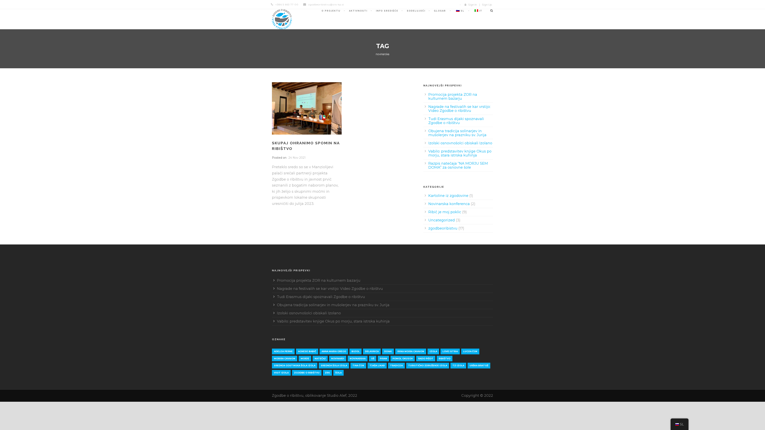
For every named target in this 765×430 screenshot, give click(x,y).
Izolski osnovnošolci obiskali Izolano (460, 143)
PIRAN (383, 358)
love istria (450, 351)
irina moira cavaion (410, 351)
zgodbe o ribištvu (307, 372)
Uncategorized (441, 220)
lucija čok (470, 351)
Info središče (387, 11)
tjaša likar (377, 365)
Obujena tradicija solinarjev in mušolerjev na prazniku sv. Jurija (457, 133)
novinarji (337, 358)
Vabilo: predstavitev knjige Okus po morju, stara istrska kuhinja (459, 153)
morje (305, 358)
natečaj (320, 358)
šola (338, 372)
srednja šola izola (334, 365)
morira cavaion (284, 358)
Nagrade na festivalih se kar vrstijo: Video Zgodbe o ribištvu (459, 109)
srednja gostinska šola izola (294, 365)
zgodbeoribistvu (442, 228)
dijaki (388, 351)
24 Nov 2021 (297, 157)
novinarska (358, 358)
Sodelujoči (416, 11)
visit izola (281, 372)
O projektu (331, 11)
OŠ (372, 358)
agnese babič (307, 351)
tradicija (396, 365)
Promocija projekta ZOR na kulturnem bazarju (452, 96)
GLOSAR (440, 11)
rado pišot (425, 358)
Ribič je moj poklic (444, 212)
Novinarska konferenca (449, 204)
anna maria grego (334, 351)
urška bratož (479, 365)
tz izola (458, 365)
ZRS (327, 372)
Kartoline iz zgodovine (448, 196)
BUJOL (355, 351)
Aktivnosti (358, 11)
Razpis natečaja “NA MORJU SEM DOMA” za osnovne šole (458, 165)
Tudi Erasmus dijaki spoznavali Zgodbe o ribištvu (456, 121)
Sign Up (487, 4)
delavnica (372, 351)
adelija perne (283, 351)
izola (433, 351)
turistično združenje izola (427, 365)
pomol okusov (402, 358)
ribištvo (444, 358)
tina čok (358, 365)
